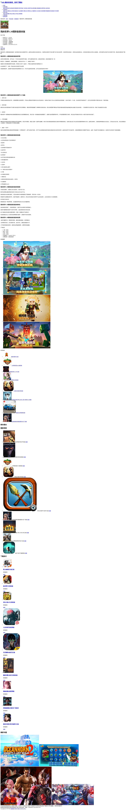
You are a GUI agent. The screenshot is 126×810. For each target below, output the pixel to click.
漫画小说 (5, 10)
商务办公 (30, 10)
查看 (26, 441)
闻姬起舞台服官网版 (8, 691)
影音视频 (43, 10)
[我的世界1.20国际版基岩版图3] (26, 321)
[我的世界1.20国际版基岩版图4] (26, 348)
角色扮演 (8, 8)
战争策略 (34, 8)
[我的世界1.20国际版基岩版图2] (26, 294)
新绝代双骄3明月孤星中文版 (11, 724)
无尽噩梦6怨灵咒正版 (9, 652)
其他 (4, 8)
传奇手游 (30, 8)
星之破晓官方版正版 (8, 569)
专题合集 (5, 15)
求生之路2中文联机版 (9, 602)
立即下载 (3, 48)
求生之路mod (13, 13)
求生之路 (5, 12)
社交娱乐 (39, 10)
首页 (4, 5)
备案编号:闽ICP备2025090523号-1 (18, 808)
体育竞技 (43, 8)
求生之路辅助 (19, 13)
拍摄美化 (34, 10)
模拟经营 (16, 8)
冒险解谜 (39, 8)
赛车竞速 (21, 8)
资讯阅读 (52, 10)
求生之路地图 (6, 13)
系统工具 (25, 10)
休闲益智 (12, 8)
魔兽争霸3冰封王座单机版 (10, 675)
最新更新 (5, 16)
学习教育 (57, 10)
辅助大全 (10, 10)
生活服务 (21, 10)
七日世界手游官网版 (8, 627)
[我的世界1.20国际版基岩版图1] (26, 267)
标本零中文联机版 (8, 586)
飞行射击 (25, 8)
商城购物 (48, 10)
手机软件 (5, 9)
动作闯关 (48, 8)
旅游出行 (16, 10)
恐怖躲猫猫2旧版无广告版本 (11, 708)
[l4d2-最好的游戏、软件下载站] (11, 2)
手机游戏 (5, 6)
